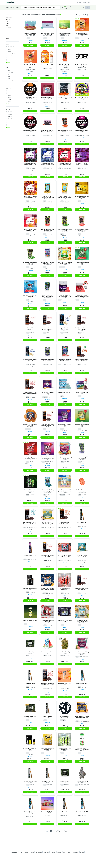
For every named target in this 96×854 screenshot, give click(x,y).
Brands (17, 7)
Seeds (7, 25)
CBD (7, 34)
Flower (7, 21)
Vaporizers (8, 19)
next (66, 831)
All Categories (9, 17)
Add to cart (30, 45)
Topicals (7, 31)
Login (83, 7)
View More (8, 62)
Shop (11, 7)
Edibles (7, 38)
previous (46, 831)
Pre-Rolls (7, 23)
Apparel (82, 852)
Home (7, 7)
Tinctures (8, 36)
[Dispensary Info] (62, 7)
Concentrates (8, 27)
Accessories (8, 29)
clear (61, 14)
